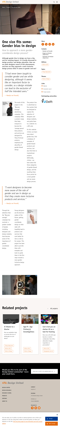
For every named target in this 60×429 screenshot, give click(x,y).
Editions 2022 (45, 64)
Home (3, 7)
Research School (6, 393)
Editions (4, 398)
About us (4, 401)
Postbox (33, 393)
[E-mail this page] (49, 44)
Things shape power (46, 71)
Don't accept (52, 423)
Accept (50, 418)
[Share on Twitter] (46, 44)
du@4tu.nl (33, 389)
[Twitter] (32, 408)
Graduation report (47, 89)
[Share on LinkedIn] (53, 44)
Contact (33, 387)
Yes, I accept (19, 286)
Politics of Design (46, 79)
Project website (46, 92)
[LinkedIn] (35, 408)
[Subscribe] (55, 371)
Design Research (6, 390)
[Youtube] (39, 408)
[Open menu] (57, 2)
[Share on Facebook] (42, 44)
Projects (8, 7)
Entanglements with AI (48, 351)
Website (45, 86)
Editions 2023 (27, 348)
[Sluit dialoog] (57, 415)
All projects (54, 308)
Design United (6, 387)
